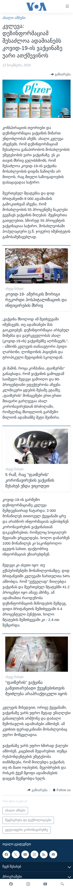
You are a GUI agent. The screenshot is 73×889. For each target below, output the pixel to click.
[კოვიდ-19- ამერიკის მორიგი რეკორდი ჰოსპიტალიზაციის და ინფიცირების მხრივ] (36, 265)
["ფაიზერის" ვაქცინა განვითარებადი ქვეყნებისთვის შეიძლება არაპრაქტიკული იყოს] (36, 654)
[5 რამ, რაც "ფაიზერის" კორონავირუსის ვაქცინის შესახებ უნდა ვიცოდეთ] (36, 446)
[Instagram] (28, 884)
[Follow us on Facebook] (6, 854)
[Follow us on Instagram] (34, 854)
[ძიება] (62, 884)
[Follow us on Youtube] (25, 854)
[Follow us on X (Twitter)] (15, 854)
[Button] (61, 74)
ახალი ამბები (14, 18)
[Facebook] (11, 884)
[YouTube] (45, 884)
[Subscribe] (53, 854)
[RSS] (44, 854)
